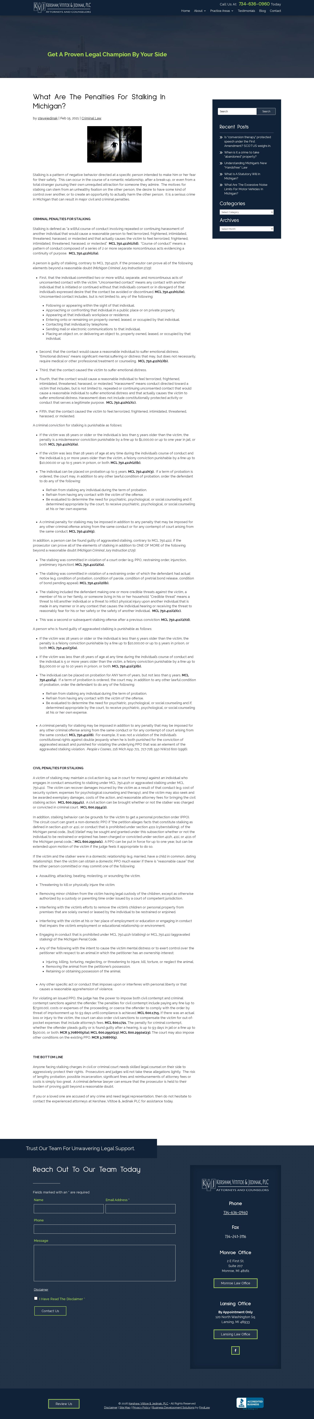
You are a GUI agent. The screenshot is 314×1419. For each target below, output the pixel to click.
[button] (310, 1392)
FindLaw (204, 1407)
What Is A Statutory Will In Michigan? (242, 176)
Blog (262, 11)
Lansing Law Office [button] (235, 1334)
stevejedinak (48, 118)
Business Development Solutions (173, 1407)
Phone (39, 1220)
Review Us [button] (64, 1404)
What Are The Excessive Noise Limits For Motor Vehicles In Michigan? (245, 189)
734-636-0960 (254, 4)
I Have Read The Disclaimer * (62, 1299)
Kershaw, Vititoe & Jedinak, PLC (148, 1403)
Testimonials (246, 11)
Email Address (117, 1200)
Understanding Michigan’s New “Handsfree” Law (245, 165)
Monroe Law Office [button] (235, 1283)
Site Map (124, 1407)
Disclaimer (41, 1289)
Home (185, 11)
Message (41, 1241)
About (198, 11)
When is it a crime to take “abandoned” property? (241, 154)
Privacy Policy (141, 1407)
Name (38, 1200)
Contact (275, 11)
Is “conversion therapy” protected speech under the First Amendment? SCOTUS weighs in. (247, 141)
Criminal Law (91, 118)
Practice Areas (220, 11)
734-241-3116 (235, 1237)
